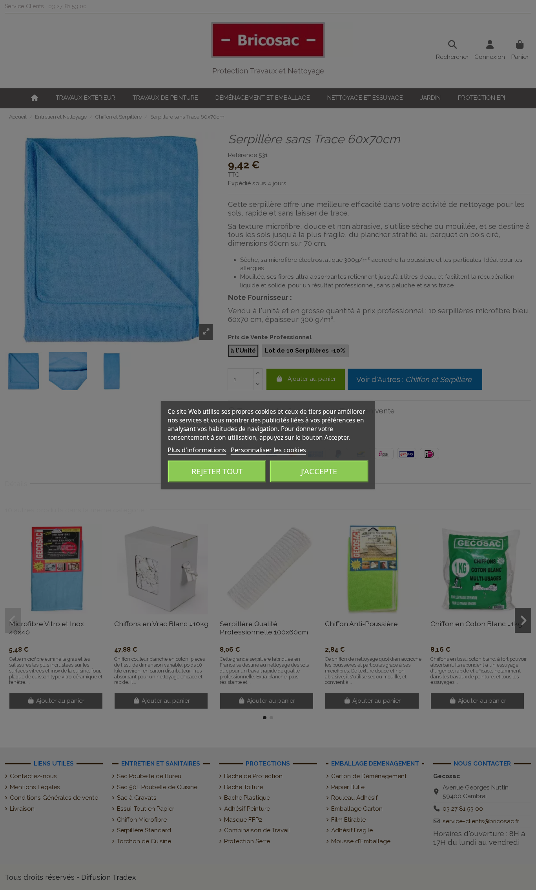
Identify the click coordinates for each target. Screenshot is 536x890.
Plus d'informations (197, 449)
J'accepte (319, 471)
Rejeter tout (216, 471)
